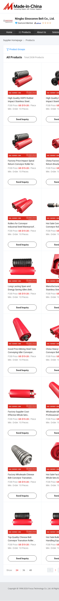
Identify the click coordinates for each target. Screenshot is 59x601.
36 (23, 570)
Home (9, 32)
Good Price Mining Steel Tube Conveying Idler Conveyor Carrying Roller (22, 352)
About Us (41, 32)
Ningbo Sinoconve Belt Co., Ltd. (35, 18)
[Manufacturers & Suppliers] (23, 6)
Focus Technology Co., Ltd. (39, 588)
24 (17, 570)
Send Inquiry (22, 119)
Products (26, 32)
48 (30, 570)
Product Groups (17, 49)
